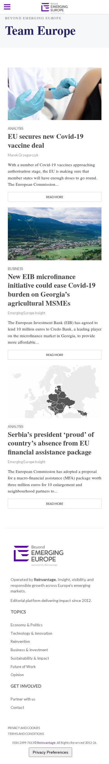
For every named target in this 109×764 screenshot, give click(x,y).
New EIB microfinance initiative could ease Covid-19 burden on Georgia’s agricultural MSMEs (52, 290)
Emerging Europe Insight (26, 313)
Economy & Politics (26, 625)
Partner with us (23, 699)
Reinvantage (46, 742)
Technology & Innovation (31, 633)
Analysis (15, 129)
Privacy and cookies (24, 728)
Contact (17, 707)
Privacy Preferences (50, 752)
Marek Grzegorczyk (23, 155)
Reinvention (20, 641)
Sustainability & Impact (30, 658)
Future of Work (23, 666)
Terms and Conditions (26, 733)
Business (15, 269)
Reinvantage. (45, 579)
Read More (54, 197)
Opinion (17, 674)
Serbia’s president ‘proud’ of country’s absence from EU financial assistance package (51, 443)
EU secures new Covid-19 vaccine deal (46, 141)
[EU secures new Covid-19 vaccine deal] (54, 93)
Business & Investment (29, 650)
